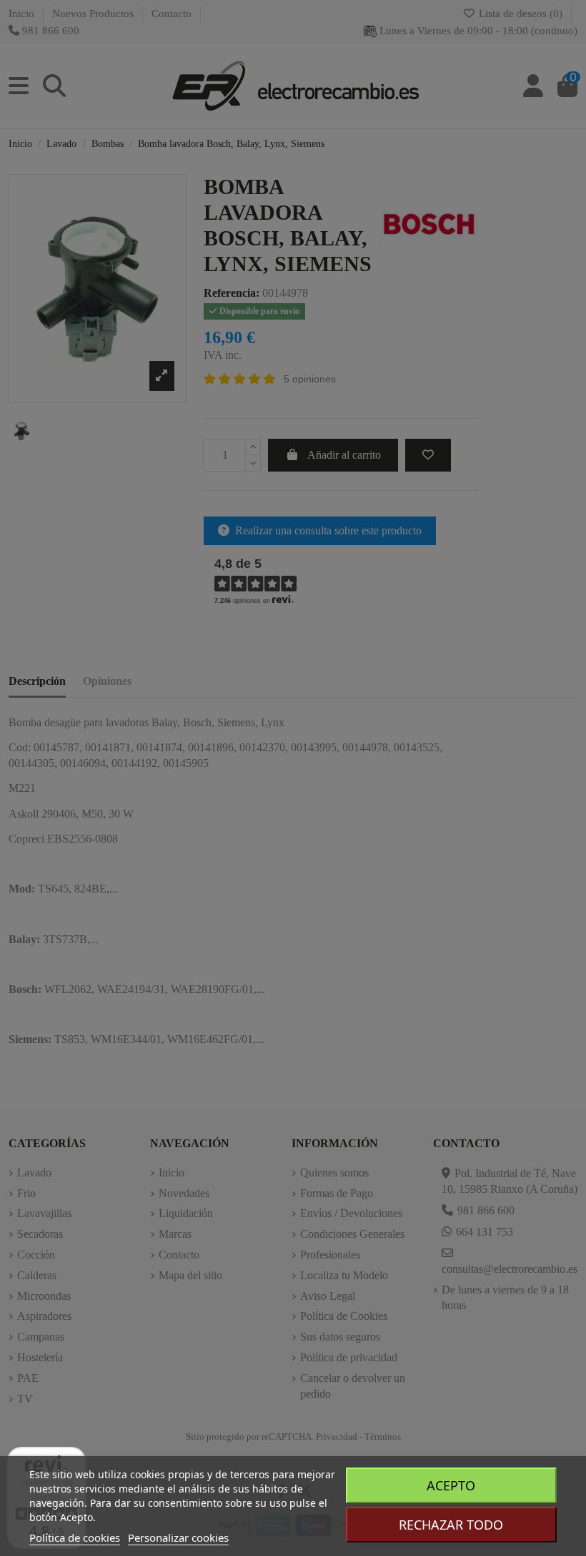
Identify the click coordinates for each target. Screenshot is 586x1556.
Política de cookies (74, 1537)
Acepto (451, 1485)
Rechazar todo (451, 1524)
